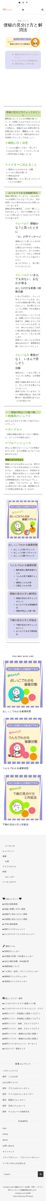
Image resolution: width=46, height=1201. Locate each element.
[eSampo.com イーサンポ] (8, 10)
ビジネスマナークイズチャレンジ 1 (19, 934)
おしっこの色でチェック (24, 549)
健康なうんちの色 (23, 582)
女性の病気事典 (11, 904)
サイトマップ (8, 1151)
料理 (4, 871)
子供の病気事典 (11, 924)
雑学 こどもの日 (10, 1076)
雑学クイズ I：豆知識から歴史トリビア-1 (22, 1013)
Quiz (5, 1128)
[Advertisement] (23, 87)
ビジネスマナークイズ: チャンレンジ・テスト (23, 1008)
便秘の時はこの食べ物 (24, 63)
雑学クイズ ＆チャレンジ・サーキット (20, 1043)
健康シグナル (23, 21)
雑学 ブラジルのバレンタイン (16, 1088)
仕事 (7, 861)
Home (5, 1134)
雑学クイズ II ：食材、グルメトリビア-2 (21, 1028)
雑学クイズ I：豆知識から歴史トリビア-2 (22, 1018)
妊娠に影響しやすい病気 (14, 909)
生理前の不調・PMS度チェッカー (18, 956)
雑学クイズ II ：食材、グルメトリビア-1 (21, 1023)
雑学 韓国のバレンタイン (14, 1100)
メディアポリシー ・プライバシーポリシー (21, 1157)
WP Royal (29, 1196)
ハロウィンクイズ (10, 1070)
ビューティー (8, 851)
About (5, 1140)
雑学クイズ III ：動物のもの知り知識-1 (21, 1033)
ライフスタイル (9, 866)
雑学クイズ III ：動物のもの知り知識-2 (21, 1038)
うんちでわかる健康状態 (16, 768)
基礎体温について (12, 966)
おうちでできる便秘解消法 (26, 60)
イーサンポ (10, 846)
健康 (4, 856)
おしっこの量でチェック (24, 555)
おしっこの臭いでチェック (25, 552)
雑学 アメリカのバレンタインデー (18, 1094)
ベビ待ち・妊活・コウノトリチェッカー (21, 971)
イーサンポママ (9, 882)
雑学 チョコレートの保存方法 (16, 1111)
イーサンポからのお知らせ (14, 1163)
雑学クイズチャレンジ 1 (14, 929)
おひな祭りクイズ (10, 1082)
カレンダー (10, 877)
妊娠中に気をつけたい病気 (15, 914)
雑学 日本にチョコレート (14, 1105)
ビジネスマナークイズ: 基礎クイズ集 (20, 1003)
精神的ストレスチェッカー (15, 976)
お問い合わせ (8, 1145)
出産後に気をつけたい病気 (15, 919)
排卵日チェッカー (12, 951)
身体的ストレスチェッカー (15, 981)
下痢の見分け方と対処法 (16, 824)
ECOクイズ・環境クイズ (14, 1048)
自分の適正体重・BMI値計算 (16, 961)
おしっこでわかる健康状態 (17, 711)
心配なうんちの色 (23, 585)
